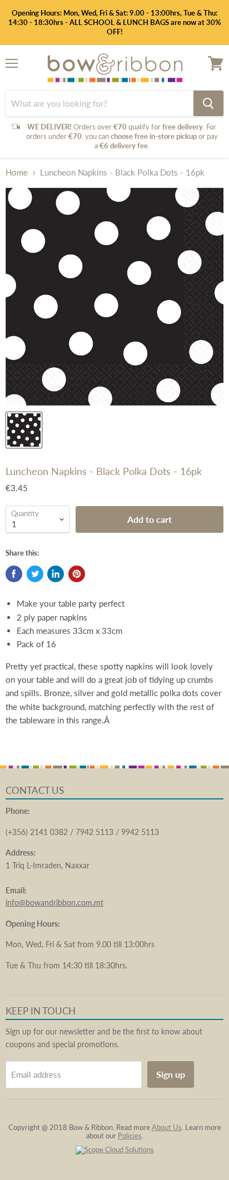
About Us (167, 1127)
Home (17, 172)
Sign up (170, 1074)
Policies (130, 1135)
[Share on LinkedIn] (55, 574)
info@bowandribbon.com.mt (54, 902)
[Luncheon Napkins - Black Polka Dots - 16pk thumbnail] (24, 430)
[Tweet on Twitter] (35, 574)
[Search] (208, 103)
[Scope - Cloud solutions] (115, 1149)
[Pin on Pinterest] (76, 574)
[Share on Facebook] (14, 574)
